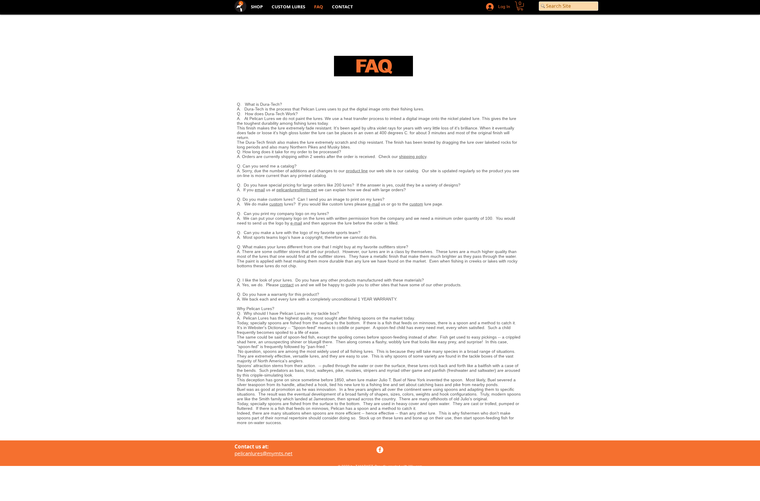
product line (357, 170)
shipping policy (412, 156)
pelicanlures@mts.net (296, 189)
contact (287, 284)
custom (276, 204)
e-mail (374, 204)
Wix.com (415, 466)
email (260, 189)
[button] (520, 5)
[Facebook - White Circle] (379, 449)
